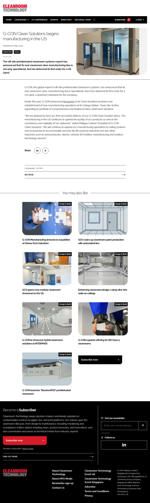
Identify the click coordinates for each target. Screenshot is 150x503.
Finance (17, 52)
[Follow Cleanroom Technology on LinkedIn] (124, 445)
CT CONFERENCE (39, 20)
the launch (69, 101)
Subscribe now (89, 359)
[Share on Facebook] (45, 150)
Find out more (10, 457)
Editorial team (83, 20)
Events (54, 20)
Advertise (90, 486)
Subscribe (120, 20)
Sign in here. (28, 448)
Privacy (89, 495)
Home (9, 20)
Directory (66, 20)
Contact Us (58, 487)
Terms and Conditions (97, 491)
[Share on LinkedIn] (37, 150)
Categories (20, 20)
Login (139, 20)
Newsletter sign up (62, 483)
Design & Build (7, 52)
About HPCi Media (62, 478)
